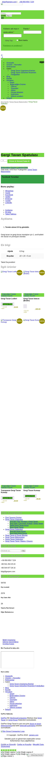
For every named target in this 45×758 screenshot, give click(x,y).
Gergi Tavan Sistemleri (14, 519)
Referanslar (9, 680)
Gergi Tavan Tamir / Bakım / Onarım (19, 541)
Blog (7, 688)
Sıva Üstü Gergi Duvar (18, 533)
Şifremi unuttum (16, 707)
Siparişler (13, 700)
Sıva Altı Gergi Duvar (18, 531)
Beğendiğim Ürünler (17, 696)
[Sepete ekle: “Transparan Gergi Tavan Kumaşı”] (7, 498)
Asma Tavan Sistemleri (14, 539)
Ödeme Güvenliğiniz (10, 642)
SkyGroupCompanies (18, 718)
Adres (12, 702)
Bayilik (7, 690)
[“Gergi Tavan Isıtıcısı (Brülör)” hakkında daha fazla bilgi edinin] (25, 306)
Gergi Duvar (13, 720)
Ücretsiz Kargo (8, 644)
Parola (29, 29)
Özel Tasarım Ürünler (13, 517)
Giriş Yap (9, 40)
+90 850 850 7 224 (26, 2)
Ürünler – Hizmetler (12, 678)
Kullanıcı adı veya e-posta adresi (11, 30)
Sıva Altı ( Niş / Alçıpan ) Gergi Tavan (24, 521)
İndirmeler (13, 705)
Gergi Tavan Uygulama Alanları (22, 684)
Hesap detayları (16, 703)
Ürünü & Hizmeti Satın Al (19, 161)
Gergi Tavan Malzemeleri (18, 102)
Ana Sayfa (4, 102)
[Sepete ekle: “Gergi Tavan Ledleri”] (7, 304)
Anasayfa (9, 676)
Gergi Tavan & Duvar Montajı (16, 535)
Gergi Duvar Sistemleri (14, 529)
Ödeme (12, 698)
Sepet (12, 694)
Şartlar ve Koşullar (24, 744)
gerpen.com (33, 735)
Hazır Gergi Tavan (17, 527)
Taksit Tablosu (10, 214)
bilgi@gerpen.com (9, 2)
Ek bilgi (8, 212)
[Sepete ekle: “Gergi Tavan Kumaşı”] (30, 496)
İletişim (8, 709)
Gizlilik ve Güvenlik (8, 744)
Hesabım (8, 692)
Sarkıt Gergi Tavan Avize (19, 525)
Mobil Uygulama (9, 640)
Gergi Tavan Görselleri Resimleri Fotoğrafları (27, 686)
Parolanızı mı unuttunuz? (12, 45)
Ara (23, 551)
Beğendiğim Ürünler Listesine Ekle (14, 168)
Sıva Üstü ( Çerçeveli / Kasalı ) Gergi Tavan (26, 523)
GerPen (4, 718)
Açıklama (8, 210)
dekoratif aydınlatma (27, 726)
